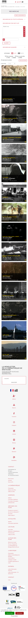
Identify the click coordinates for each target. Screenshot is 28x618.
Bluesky (14, 442)
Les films (11, 526)
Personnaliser (14, 616)
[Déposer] (17, 2)
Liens (9, 579)
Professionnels (11, 532)
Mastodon (14, 451)
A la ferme (5, 177)
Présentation (11, 488)
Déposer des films (12, 489)
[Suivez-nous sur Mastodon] (14, 448)
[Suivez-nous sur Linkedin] (14, 431)
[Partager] (20, 2)
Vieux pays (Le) (6, 275)
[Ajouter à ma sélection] (25, 83)
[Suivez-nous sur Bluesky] (14, 440)
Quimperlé (5, 197)
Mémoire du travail (12, 542)
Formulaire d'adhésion (13, 499)
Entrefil (11, 566)
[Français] (12, 390)
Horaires (10, 480)
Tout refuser (19, 613)
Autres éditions (11, 558)
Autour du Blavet (7, 98)
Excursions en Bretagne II (9, 315)
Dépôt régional (11, 515)
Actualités (12, 518)
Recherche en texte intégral (14, 19)
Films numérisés (9, 56)
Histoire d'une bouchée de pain (10, 79)
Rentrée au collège (7, 295)
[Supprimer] (24, 29)
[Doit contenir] (24, 31)
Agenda (9, 521)
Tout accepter (9, 613)
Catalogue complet (12, 559)
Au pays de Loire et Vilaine (9, 216)
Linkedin (14, 434)
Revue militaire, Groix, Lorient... (11, 236)
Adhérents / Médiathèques (14, 531)
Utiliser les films (11, 491)
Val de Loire (5, 354)
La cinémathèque (14, 485)
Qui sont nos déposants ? (13, 512)
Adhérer (10, 497)
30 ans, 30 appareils (12, 543)
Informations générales (13, 523)
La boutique (12, 550)
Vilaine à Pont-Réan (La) (8, 157)
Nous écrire (10, 481)
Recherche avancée (14, 47)
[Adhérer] (16, 2)
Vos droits (10, 513)
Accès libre (10, 529)
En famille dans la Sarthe (9, 118)
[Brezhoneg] (22, 2)
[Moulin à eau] (13, 26)
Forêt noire (5, 335)
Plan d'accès (11, 478)
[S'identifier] (19, 2)
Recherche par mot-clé (14, 23)
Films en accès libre (20, 56)
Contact (11, 466)
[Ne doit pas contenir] (24, 34)
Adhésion (11, 495)
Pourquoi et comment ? (13, 510)
